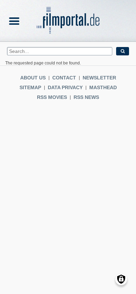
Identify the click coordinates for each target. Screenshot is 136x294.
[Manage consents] (121, 279)
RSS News (86, 97)
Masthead (103, 87)
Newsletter (99, 77)
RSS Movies (52, 97)
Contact (64, 77)
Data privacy (65, 87)
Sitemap (30, 87)
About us (33, 77)
